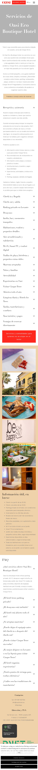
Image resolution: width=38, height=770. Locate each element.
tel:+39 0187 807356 (18, 700)
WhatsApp (18, 705)
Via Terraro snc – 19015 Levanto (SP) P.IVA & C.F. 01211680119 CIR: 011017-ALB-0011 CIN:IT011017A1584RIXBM (18, 717)
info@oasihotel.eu (18, 702)
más (19, 752)
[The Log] (6, 2)
